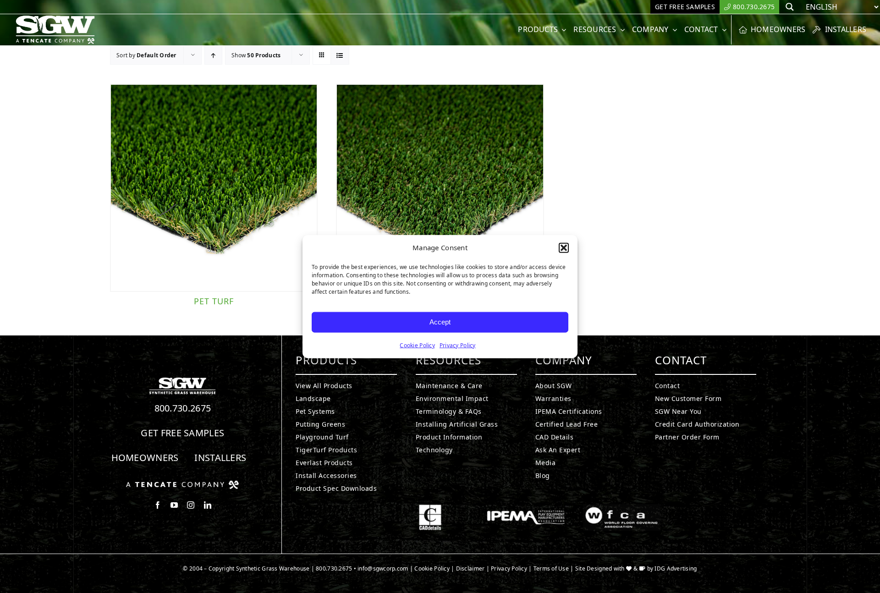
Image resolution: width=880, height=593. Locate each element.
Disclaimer (470, 568)
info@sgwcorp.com (383, 568)
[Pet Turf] (214, 187)
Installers (220, 457)
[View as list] (340, 55)
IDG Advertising (675, 568)
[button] (563, 248)
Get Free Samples (182, 433)
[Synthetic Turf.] (182, 379)
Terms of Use (551, 568)
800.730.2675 (182, 408)
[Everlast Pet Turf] (440, 187)
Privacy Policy (458, 345)
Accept (440, 322)
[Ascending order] (213, 55)
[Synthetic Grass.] (182, 483)
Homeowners (145, 457)
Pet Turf (214, 301)
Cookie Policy (417, 345)
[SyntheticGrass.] (55, 18)
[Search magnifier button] (790, 7)
